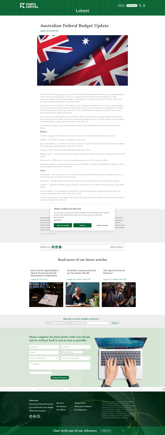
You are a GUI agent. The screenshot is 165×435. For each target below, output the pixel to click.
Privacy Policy (80, 403)
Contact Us (105, 431)
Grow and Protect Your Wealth (41, 407)
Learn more (57, 220)
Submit (115, 323)
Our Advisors (61, 406)
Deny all (82, 225)
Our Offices (61, 410)
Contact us (132, 5)
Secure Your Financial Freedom (41, 404)
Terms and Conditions (83, 406)
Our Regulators (81, 410)
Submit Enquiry (59, 377)
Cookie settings (102, 225)
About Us (60, 403)
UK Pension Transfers (37, 411)
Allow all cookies (63, 225)
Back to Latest (116, 247)
